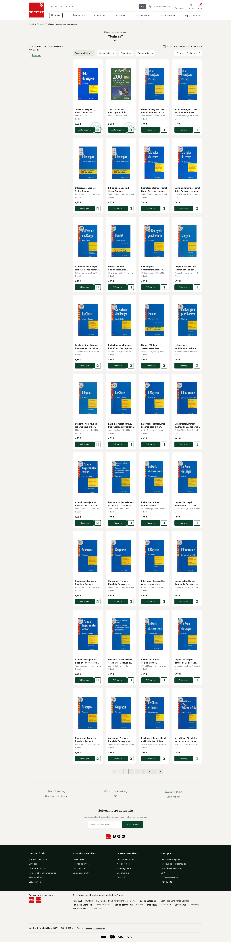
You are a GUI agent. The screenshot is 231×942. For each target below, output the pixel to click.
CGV (163, 872)
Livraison (33, 863)
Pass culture (79, 868)
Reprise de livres (81, 863)
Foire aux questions (38, 859)
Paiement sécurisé (38, 868)
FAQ (115, 796)
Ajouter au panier (84, 130)
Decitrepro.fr (123, 872)
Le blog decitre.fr (81, 872)
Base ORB (121, 877)
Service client (35, 881)
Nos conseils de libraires (56, 796)
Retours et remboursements (42, 872)
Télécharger (150, 130)
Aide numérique (36, 877)
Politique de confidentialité (173, 863)
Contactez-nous (174, 796)
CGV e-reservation (169, 877)
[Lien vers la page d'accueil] (36, 10)
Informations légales (170, 859)
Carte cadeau (79, 859)
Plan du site (166, 881)
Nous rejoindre (124, 868)
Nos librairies (123, 863)
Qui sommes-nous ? (126, 859)
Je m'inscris (132, 824)
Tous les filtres (82, 53)
